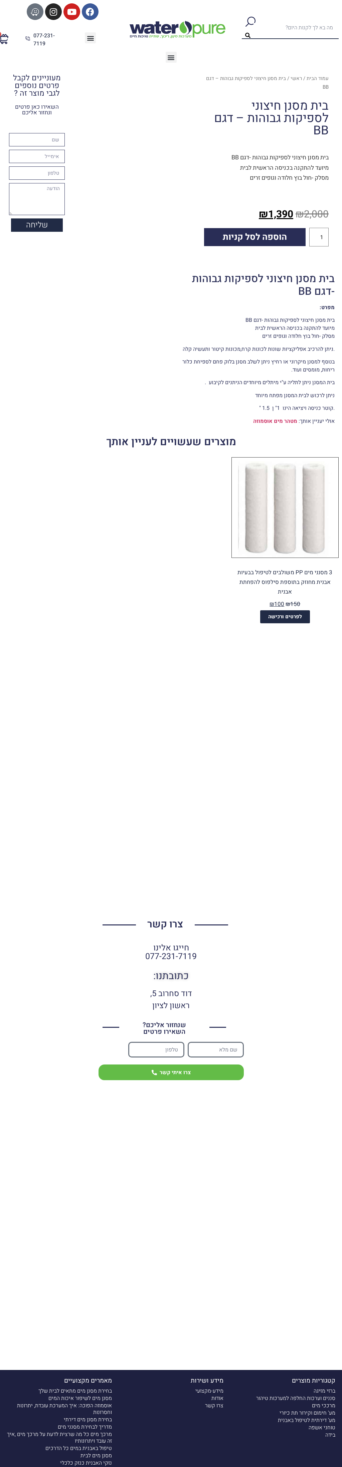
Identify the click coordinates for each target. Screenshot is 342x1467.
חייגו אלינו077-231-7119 (171, 952)
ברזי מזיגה (324, 1391)
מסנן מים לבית (96, 1455)
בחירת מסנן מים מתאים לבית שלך (75, 1391)
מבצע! (328, 462)
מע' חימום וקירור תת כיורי (307, 1413)
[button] (90, 37)
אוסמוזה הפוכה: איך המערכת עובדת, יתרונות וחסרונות (64, 1409)
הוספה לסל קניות (255, 237)
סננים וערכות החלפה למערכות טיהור (295, 1398)
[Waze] (35, 11)
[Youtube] (71, 11)
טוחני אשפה (322, 1427)
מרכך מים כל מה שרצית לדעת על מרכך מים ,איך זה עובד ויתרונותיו (59, 1438)
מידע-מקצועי (209, 1391)
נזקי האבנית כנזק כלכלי (86, 1463)
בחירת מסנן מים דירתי (88, 1419)
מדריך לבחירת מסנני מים (85, 1427)
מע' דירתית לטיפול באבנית (306, 1420)
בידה (330, 1435)
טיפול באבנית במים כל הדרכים (78, 1448)
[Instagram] (53, 11)
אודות (217, 1398)
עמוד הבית (318, 78)
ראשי (296, 78)
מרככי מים (323, 1405)
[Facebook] (90, 11)
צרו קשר (214, 1405)
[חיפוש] (250, 27)
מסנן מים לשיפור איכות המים (80, 1398)
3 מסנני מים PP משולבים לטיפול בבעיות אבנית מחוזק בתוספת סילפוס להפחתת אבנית (284, 582)
